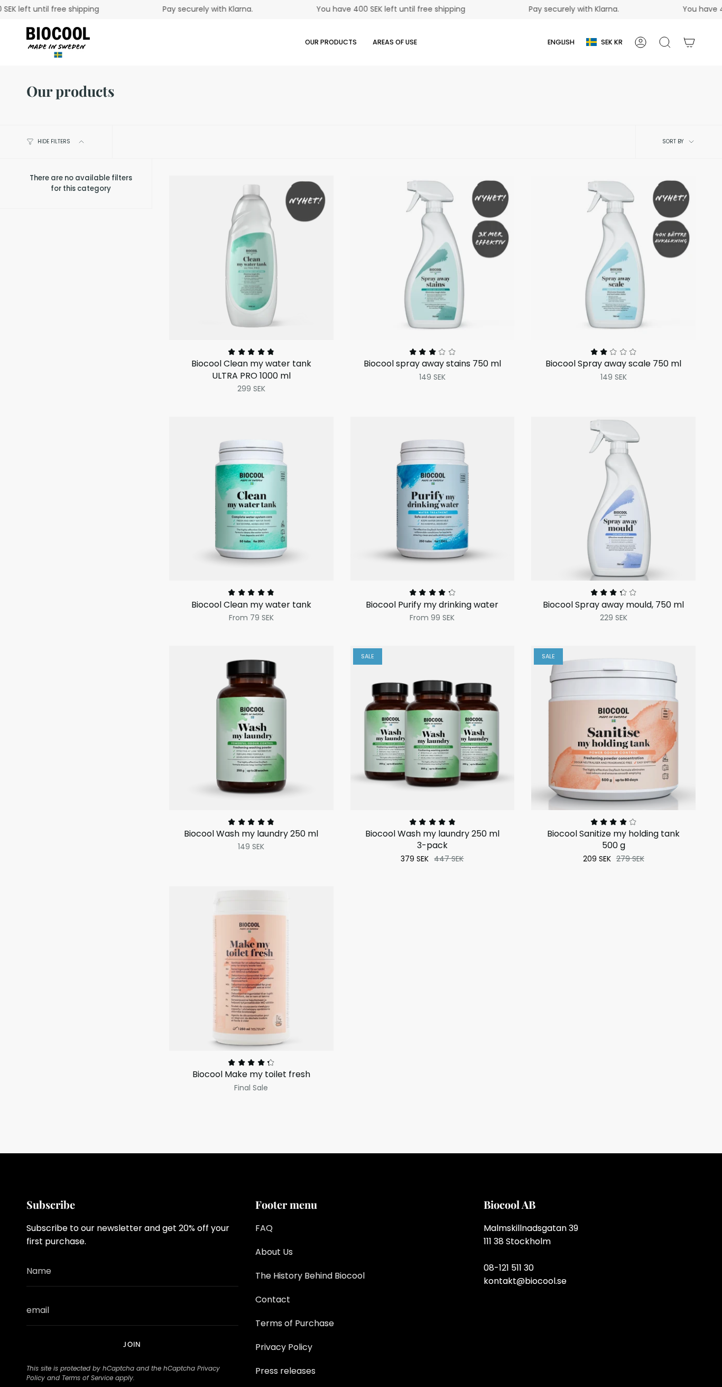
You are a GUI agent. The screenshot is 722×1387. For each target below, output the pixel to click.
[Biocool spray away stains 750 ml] (432, 258)
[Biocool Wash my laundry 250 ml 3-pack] (432, 728)
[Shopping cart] (689, 42)
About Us (274, 1252)
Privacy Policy (283, 1347)
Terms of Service (87, 1377)
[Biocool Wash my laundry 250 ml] (251, 728)
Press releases (285, 1371)
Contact (272, 1299)
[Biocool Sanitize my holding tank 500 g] (613, 728)
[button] (331, 42)
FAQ (264, 1228)
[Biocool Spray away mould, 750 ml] (613, 499)
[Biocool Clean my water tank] (251, 499)
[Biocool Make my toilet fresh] (251, 968)
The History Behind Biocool (310, 1276)
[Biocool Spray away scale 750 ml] (613, 258)
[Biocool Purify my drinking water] (432, 499)
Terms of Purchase (294, 1323)
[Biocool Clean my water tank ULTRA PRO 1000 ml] (251, 258)
